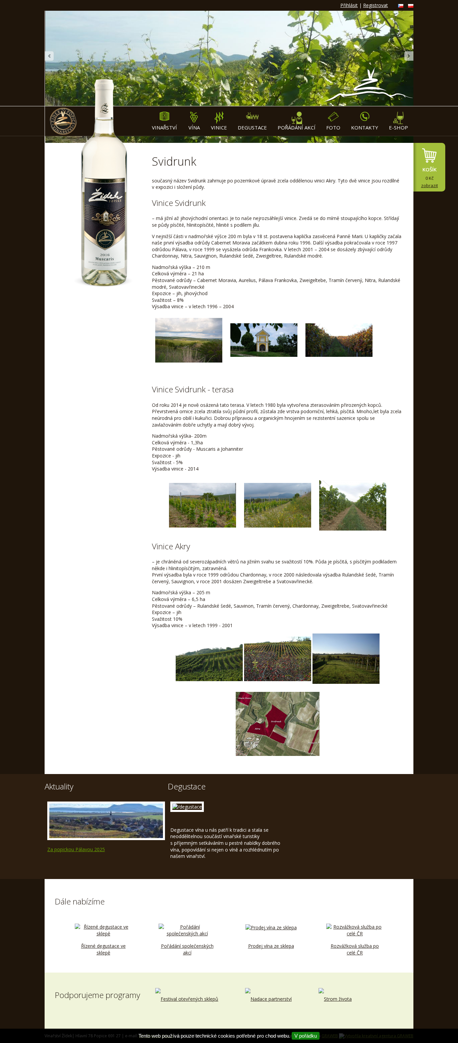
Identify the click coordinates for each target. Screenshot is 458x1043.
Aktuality (59, 786)
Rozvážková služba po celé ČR (355, 949)
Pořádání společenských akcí (187, 949)
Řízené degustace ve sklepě (103, 949)
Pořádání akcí (297, 127)
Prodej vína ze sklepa (271, 946)
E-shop (398, 127)
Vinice (219, 127)
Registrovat (375, 5)
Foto (333, 127)
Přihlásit (349, 5)
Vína (194, 127)
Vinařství (164, 127)
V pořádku (305, 1036)
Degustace (252, 127)
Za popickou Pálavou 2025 (76, 849)
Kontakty (364, 127)
